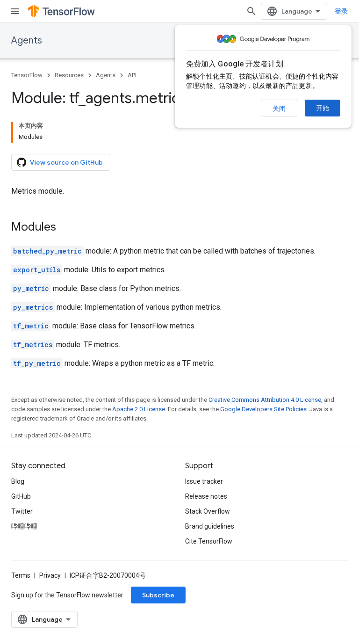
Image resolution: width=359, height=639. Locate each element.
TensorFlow (27, 75)
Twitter (22, 511)
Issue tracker (204, 481)
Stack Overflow (207, 511)
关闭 (279, 108)
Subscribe (158, 595)
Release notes (206, 496)
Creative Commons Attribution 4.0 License (264, 399)
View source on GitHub (66, 162)
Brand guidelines (209, 526)
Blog (17, 481)
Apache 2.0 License (138, 409)
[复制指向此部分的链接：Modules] (65, 227)
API (132, 75)
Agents (26, 40)
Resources (69, 75)
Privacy (50, 575)
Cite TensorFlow (208, 541)
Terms (20, 575)
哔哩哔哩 (24, 526)
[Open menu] (15, 11)
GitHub (21, 496)
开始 (322, 108)
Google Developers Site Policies (263, 409)
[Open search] (251, 11)
